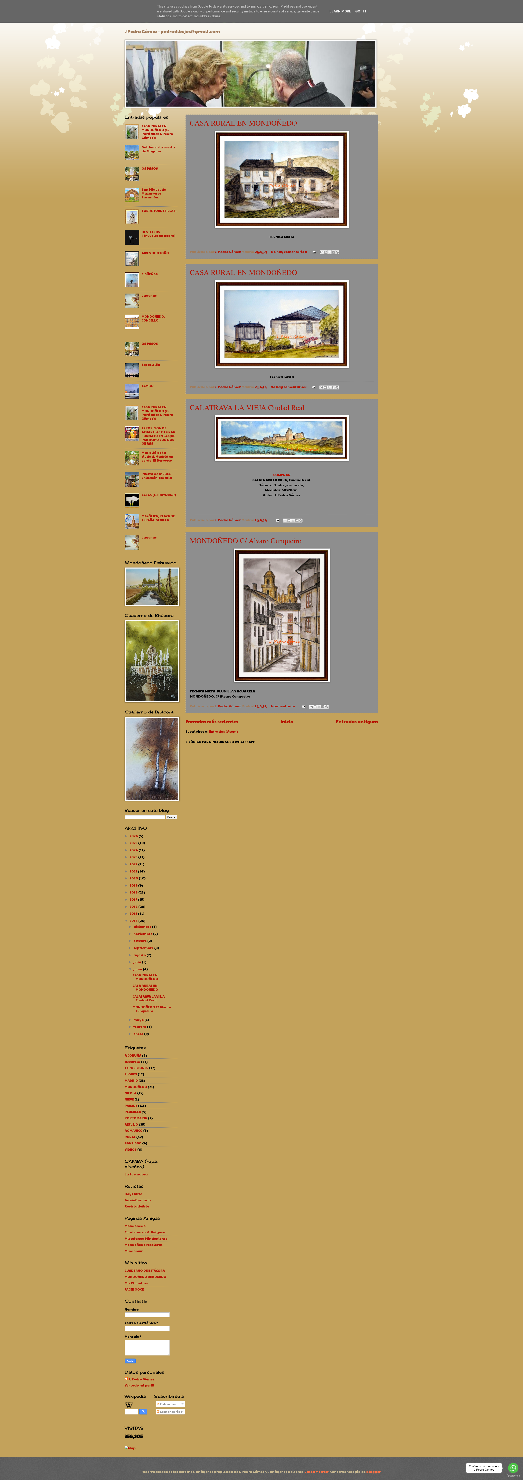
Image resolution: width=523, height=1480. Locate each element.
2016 (134, 906)
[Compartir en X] (329, 252)
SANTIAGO (133, 1143)
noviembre (143, 933)
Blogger (373, 1471)
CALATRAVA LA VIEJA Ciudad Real (247, 407)
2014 (134, 920)
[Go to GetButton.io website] (513, 1475)
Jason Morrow (317, 1471)
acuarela (132, 1061)
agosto (139, 955)
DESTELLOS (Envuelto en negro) (158, 234)
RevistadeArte (137, 1206)
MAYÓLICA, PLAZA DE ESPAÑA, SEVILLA (158, 518)
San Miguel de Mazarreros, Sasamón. (154, 193)
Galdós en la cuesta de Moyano (158, 149)
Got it (361, 11)
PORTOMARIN (136, 1118)
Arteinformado (138, 1200)
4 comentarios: (283, 706)
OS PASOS (150, 168)
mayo (138, 1019)
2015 (134, 913)
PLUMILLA (133, 1111)
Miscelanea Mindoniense (146, 1238)
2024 (134, 850)
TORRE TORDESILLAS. (159, 210)
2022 (134, 864)
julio (137, 962)
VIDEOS (131, 1149)
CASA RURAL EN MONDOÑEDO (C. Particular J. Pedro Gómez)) (157, 131)
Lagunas (149, 295)
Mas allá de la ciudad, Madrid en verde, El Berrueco (157, 456)
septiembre (143, 948)
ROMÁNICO (134, 1130)
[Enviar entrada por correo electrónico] (314, 251)
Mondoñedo (135, 1226)
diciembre (142, 926)
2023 (134, 857)
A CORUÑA (133, 1055)
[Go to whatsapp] (513, 1468)
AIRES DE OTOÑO (155, 253)
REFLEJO (131, 1124)
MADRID (131, 1080)
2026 (134, 836)
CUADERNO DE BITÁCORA (145, 1270)
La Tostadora (136, 1174)
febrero (140, 1026)
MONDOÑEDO (136, 1087)
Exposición (151, 364)
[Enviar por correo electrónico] (322, 252)
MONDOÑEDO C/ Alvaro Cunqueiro (246, 540)
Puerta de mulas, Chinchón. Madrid (157, 476)
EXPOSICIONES (136, 1068)
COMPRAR (282, 474)
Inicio (287, 721)
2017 (134, 899)
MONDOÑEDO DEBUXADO (145, 1276)
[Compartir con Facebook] (333, 252)
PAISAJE (131, 1105)
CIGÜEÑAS (150, 274)
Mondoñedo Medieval (143, 1244)
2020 (134, 878)
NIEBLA (130, 1093)
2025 (134, 843)
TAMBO (148, 386)
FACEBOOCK (134, 1289)
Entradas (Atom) (223, 731)
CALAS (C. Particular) (159, 495)
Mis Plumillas (136, 1283)
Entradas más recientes (212, 721)
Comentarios (170, 1411)
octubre (140, 940)
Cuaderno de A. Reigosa (145, 1232)
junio (138, 969)
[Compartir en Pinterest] (337, 252)
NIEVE (129, 1099)
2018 (134, 892)
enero (138, 1034)
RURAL (130, 1137)
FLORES (131, 1074)
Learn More (340, 11)
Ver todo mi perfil (139, 1385)
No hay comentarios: (289, 251)
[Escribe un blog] (326, 252)
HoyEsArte (133, 1194)
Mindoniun (134, 1251)
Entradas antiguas (357, 721)
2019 (134, 885)
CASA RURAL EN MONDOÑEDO (243, 123)
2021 (134, 871)
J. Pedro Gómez (141, 1379)
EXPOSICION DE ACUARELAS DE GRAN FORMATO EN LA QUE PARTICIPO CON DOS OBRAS (158, 435)
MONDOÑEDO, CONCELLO (153, 318)
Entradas (167, 1404)
